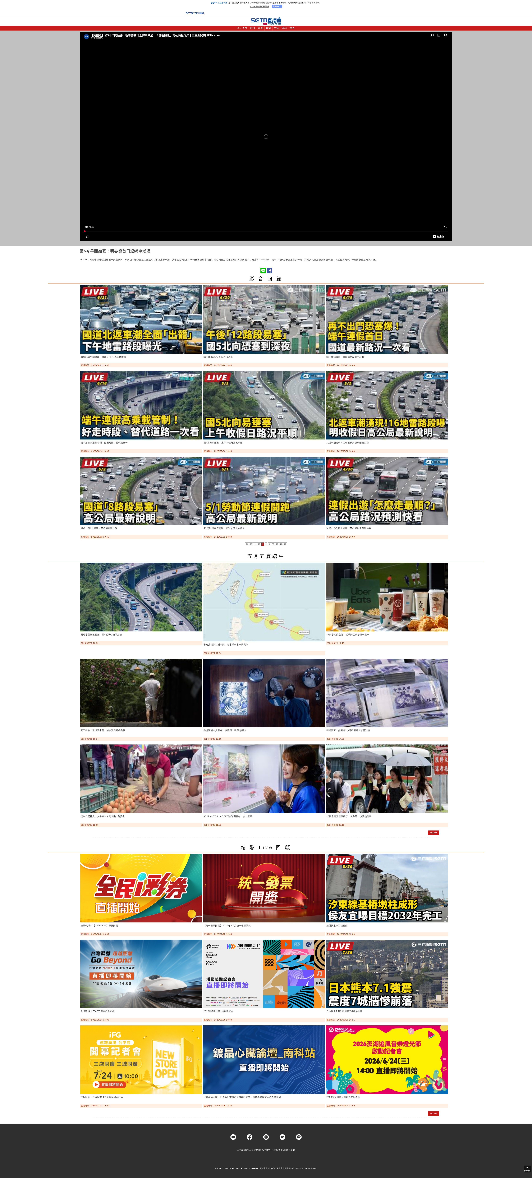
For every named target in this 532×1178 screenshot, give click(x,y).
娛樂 (268, 28)
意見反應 (290, 1150)
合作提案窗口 (278, 1150)
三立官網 (253, 1150)
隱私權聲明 (264, 1150)
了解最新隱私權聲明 (260, 6)
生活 (276, 28)
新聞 (260, 28)
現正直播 (242, 28)
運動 (284, 28)
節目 (252, 28)
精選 (292, 28)
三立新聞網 (242, 1150)
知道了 (278, 6)
